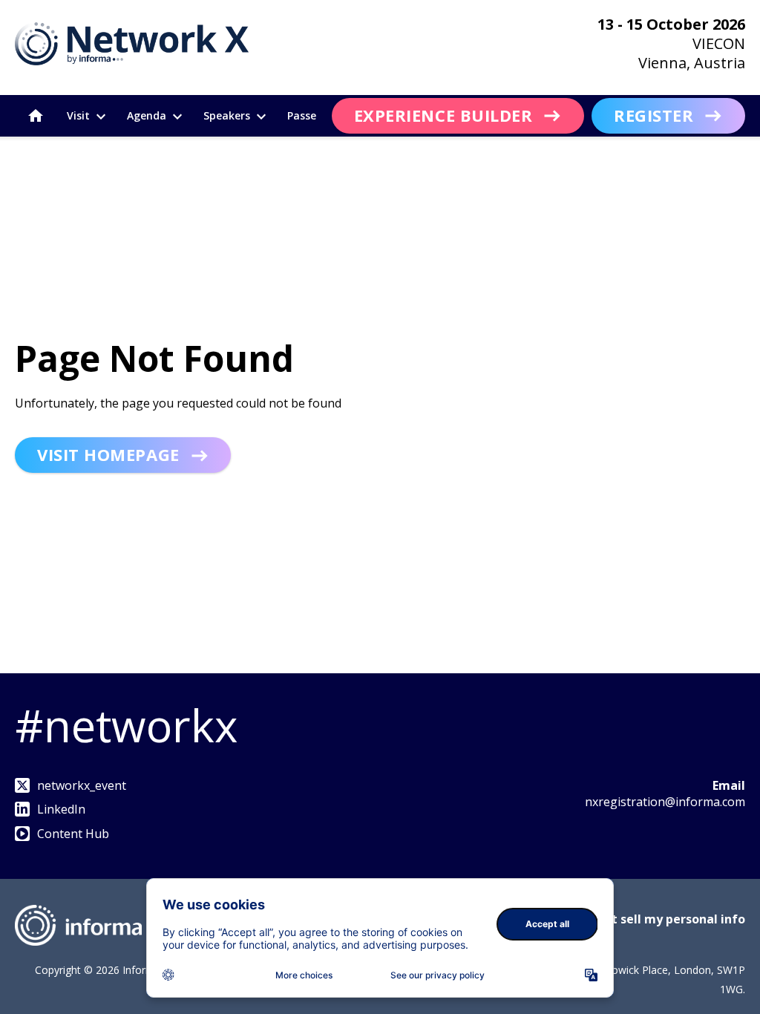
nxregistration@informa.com (665, 802)
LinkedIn (61, 809)
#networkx (126, 725)
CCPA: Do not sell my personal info (642, 919)
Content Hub (73, 833)
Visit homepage (108, 454)
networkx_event (81, 785)
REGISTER (653, 115)
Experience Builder (443, 115)
